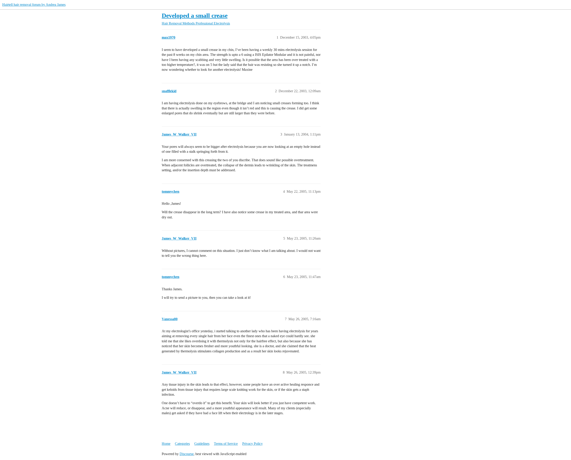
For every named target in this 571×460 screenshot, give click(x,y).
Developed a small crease (195, 15)
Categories (182, 443)
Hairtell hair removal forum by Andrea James (34, 4)
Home (166, 443)
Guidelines (201, 443)
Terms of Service (226, 443)
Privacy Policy (252, 443)
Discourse (187, 454)
